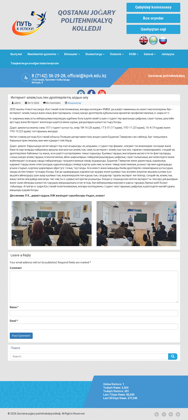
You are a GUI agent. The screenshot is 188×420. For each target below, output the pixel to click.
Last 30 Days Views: (115, 398)
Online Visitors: (113, 384)
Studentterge (94, 54)
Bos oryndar (153, 18)
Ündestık (116, 54)
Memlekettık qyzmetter (42, 54)
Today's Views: (112, 387)
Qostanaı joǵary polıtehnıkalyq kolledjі (86, 21)
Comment (16, 267)
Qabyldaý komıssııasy (153, 7)
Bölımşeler (71, 54)
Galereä (149, 54)
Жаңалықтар (74, 103)
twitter (156, 414)
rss (177, 414)
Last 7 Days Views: (114, 394)
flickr (170, 414)
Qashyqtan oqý (153, 29)
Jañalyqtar (168, 54)
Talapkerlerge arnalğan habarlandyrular (34, 63)
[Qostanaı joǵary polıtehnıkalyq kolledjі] (27, 22)
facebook (163, 414)
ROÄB (132, 54)
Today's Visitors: (113, 391)
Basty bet (16, 54)
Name (14, 307)
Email (14, 320)
